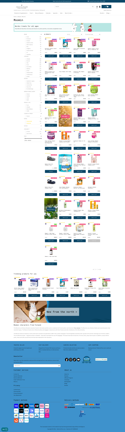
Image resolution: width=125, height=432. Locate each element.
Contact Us (16, 374)
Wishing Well (67, 381)
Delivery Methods (18, 378)
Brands (66, 385)
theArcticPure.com (61, 429)
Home (15, 16)
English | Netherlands (107, 10)
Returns (15, 381)
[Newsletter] (59, 365)
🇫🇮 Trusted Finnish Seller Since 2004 (96, 1)
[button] (97, 6)
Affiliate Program (68, 378)
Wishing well (42, 10)
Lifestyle (19, 16)
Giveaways (66, 379)
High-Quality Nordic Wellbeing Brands (62, 1)
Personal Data (17, 391)
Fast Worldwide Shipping (28, 1)
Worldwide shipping (34, 10)
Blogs (65, 383)
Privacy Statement (18, 393)
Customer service (17, 10)
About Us (66, 374)
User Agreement (17, 395)
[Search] (92, 6)
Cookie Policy (17, 389)
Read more (65, 166)
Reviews (66, 376)
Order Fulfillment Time (19, 379)
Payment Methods (18, 376)
